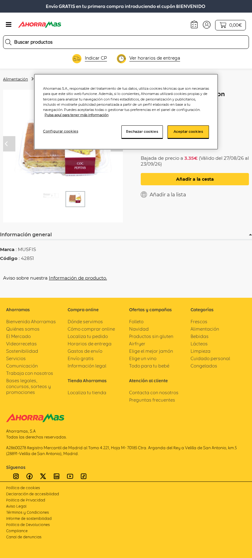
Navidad (139, 329)
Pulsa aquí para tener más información (76, 115)
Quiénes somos (23, 329)
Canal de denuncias (23, 537)
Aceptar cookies (188, 131)
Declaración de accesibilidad (32, 494)
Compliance (17, 531)
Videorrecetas (21, 344)
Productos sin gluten (151, 336)
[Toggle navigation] (8, 24)
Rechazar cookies (142, 131)
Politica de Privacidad (25, 500)
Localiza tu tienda (87, 392)
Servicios (16, 358)
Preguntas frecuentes (152, 400)
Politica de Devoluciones (28, 524)
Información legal (87, 366)
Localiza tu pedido (88, 336)
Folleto (136, 321)
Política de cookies (23, 487)
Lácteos (199, 344)
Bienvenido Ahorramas (31, 321)
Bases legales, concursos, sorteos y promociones (28, 386)
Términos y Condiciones (27, 512)
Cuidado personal (210, 358)
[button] (207, 24)
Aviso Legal (16, 506)
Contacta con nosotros (154, 392)
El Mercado (18, 336)
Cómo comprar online (91, 329)
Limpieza (201, 351)
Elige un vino (142, 358)
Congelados (204, 366)
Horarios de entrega (90, 344)
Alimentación (15, 79)
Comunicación (22, 366)
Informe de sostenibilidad (29, 518)
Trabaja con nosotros (29, 373)
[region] (126, 111)
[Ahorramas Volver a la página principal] (39, 24)
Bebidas (200, 336)
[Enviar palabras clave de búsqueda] (8, 42)
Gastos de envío (85, 351)
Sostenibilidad (22, 351)
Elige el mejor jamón (151, 351)
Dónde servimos (85, 321)
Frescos (199, 321)
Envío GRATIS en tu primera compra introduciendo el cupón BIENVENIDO (125, 6)
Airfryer (137, 344)
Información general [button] (26, 235)
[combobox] (126, 42)
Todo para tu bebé (149, 366)
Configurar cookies (60, 131)
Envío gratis (81, 358)
